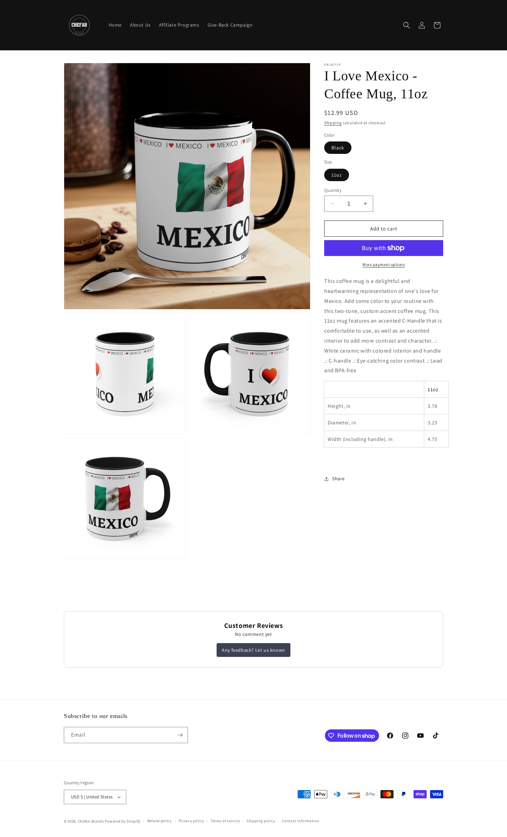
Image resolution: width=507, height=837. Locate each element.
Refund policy (159, 820)
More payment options (383, 264)
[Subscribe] (180, 735)
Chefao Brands (91, 821)
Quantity (332, 190)
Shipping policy (261, 820)
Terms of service (225, 820)
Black (337, 148)
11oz (336, 174)
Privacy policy (191, 820)
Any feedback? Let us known (253, 650)
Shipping (333, 122)
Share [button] (338, 478)
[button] (406, 25)
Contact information (300, 820)
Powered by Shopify (122, 821)
